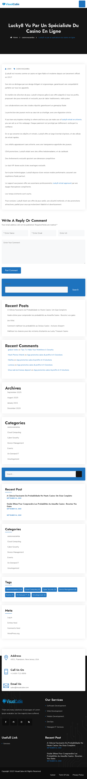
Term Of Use (64, 775)
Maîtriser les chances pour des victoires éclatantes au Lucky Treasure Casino (37, 331)
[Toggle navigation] (82, 4)
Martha (11, 360)
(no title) (10, 320)
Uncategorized (13, 459)
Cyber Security (13, 437)
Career (52, 775)
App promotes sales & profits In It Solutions (45, 355)
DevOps (50, 721)
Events (10, 448)
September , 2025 (14, 498)
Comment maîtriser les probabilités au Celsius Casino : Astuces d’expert (35, 326)
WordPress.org (13, 633)
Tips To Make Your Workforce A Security (37, 350)
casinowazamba (28, 37)
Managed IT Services (55, 727)
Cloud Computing (14, 432)
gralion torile (13, 350)
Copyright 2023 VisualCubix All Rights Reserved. (21, 771)
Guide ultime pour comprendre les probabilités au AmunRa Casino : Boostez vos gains (41, 315)
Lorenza (11, 365)
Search (7, 284)
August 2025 (12, 397)
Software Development (56, 705)
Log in (9, 617)
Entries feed (12, 623)
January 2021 (12, 403)
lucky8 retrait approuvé (62, 183)
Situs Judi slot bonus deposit (19, 370)
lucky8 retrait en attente (72, 119)
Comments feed (13, 628)
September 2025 (14, 392)
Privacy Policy (78, 775)
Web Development (54, 711)
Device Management (15, 443)
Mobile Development (55, 716)
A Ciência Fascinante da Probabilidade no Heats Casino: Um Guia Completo (37, 310)
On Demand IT (13, 453)
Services (6, 743)
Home (15, 37)
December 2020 (14, 408)
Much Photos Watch (16, 355)
